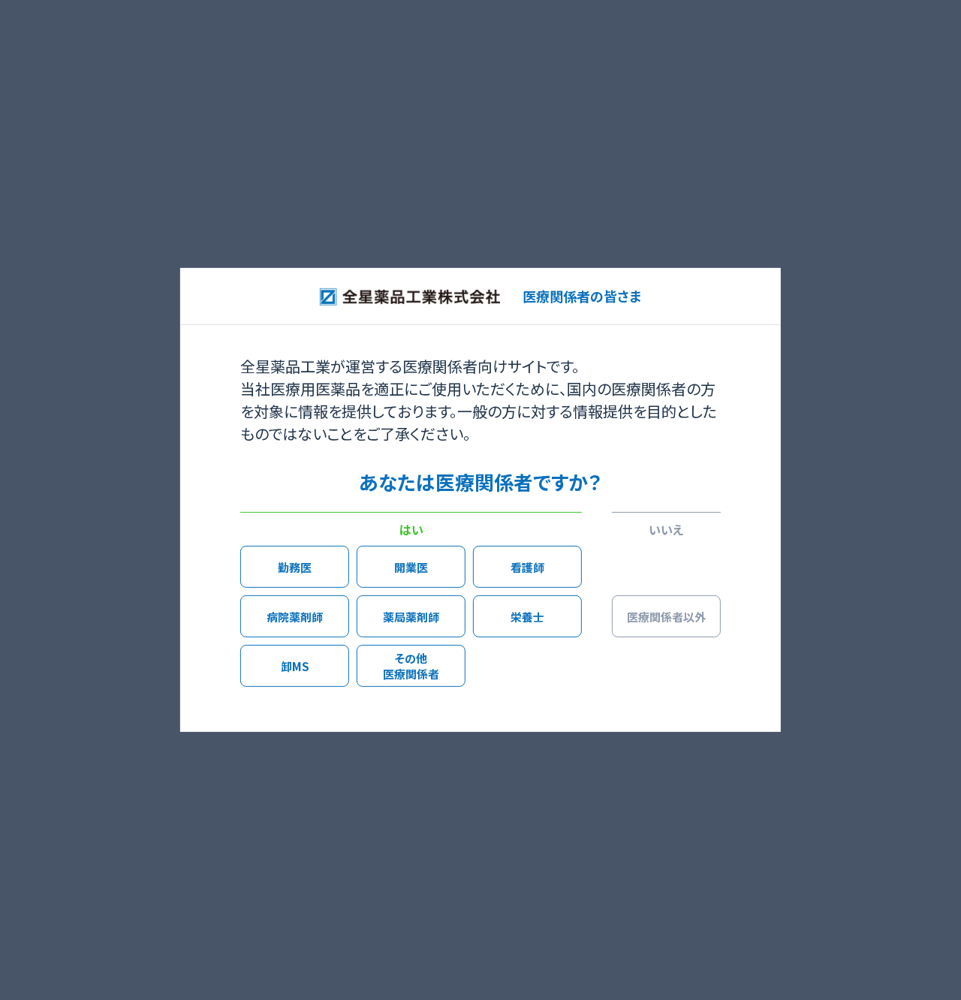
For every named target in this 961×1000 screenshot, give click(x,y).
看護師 (527, 566)
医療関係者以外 (666, 616)
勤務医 (295, 566)
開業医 (411, 566)
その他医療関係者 (411, 666)
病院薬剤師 (295, 616)
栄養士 (527, 616)
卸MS (295, 665)
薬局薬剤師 (411, 616)
